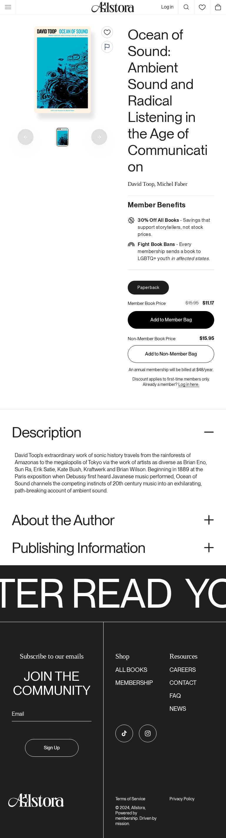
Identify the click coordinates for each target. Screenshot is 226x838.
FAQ (175, 695)
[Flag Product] (107, 47)
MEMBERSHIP (134, 682)
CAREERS (183, 669)
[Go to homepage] (48, 800)
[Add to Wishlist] (107, 32)
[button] (8, 7)
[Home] (113, 7)
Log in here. (188, 384)
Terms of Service (130, 798)
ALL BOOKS (131, 669)
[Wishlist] (202, 7)
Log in (167, 7)
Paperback (148, 287)
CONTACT (183, 682)
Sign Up (52, 748)
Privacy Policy (182, 798)
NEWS (178, 708)
